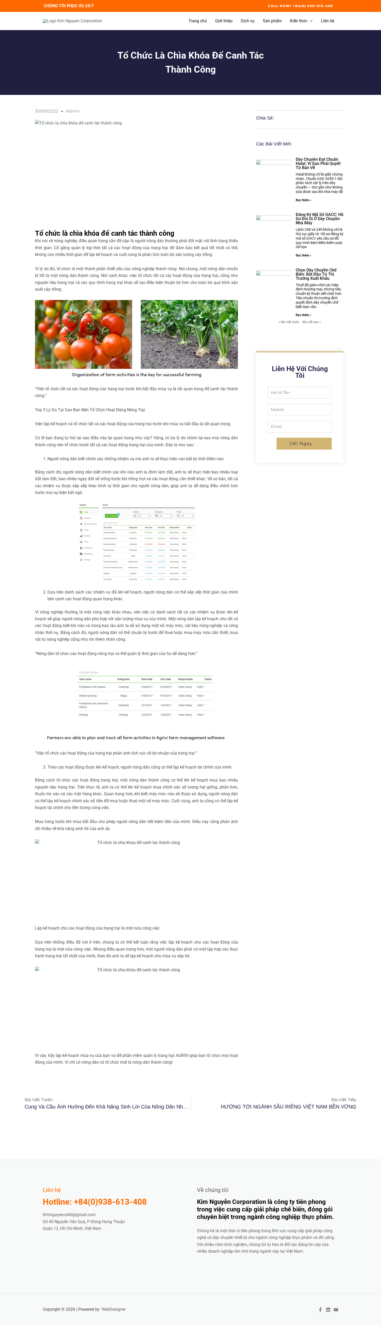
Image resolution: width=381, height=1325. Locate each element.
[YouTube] (336, 1309)
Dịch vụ (248, 20)
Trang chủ (197, 20)
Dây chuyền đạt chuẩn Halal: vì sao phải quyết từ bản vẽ (318, 163)
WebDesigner (114, 1309)
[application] (310, 21)
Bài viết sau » (311, 322)
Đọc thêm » (303, 200)
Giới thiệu (223, 20)
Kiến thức (298, 20)
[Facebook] (320, 1309)
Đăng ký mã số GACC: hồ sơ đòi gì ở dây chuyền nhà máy (319, 218)
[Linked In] (328, 1309)
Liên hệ (327, 20)
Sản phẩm (272, 20)
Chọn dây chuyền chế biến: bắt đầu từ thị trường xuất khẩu (316, 274)
